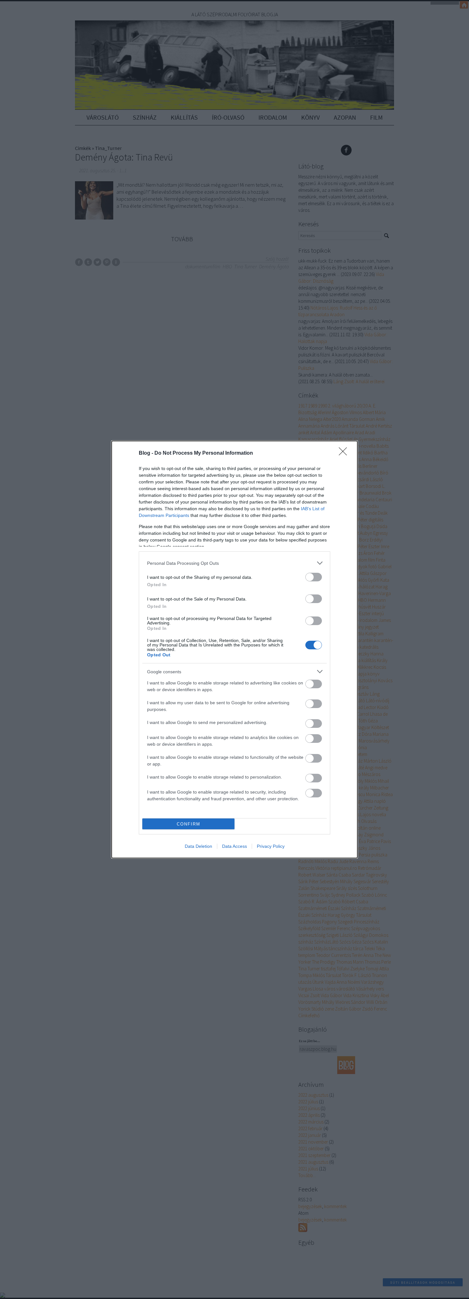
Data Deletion (198, 846)
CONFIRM (188, 824)
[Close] (345, 453)
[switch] (313, 577)
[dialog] (234, 649)
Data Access (234, 846)
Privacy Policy (271, 846)
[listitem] (234, 563)
